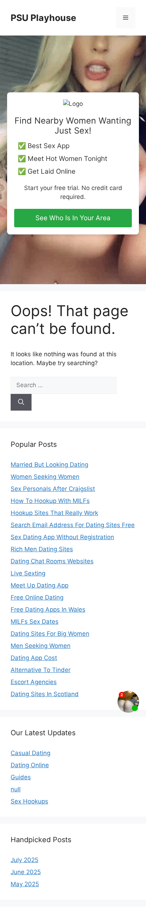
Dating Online (30, 765)
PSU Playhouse (43, 17)
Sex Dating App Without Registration (62, 537)
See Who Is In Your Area (73, 218)
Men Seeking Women (41, 645)
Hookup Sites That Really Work (54, 512)
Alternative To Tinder (41, 669)
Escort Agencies (34, 682)
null (16, 789)
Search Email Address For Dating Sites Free (73, 525)
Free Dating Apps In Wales (48, 609)
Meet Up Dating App (39, 585)
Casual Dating (30, 753)
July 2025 (24, 859)
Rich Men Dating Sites (42, 549)
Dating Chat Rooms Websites (52, 561)
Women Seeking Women (45, 476)
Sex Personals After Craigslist (53, 488)
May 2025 (25, 884)
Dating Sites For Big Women (50, 633)
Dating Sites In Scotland (45, 694)
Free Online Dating (37, 597)
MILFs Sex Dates (34, 621)
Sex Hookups (29, 801)
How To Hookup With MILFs (50, 500)
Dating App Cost (34, 657)
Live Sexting (28, 573)
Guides (21, 777)
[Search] (21, 402)
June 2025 (26, 872)
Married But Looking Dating (49, 464)
